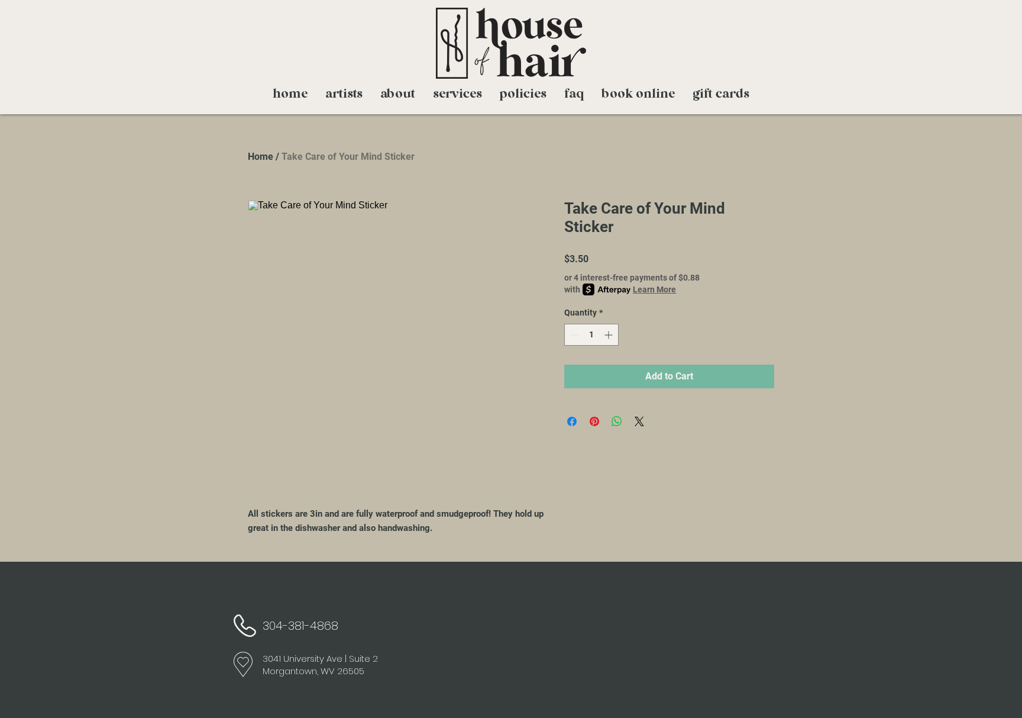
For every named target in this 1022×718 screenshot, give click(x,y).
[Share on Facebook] (572, 421)
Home (260, 156)
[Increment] (609, 334)
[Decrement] (573, 334)
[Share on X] (639, 421)
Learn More (654, 289)
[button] (457, 95)
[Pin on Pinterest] (594, 421)
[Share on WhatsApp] (617, 421)
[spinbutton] (591, 334)
